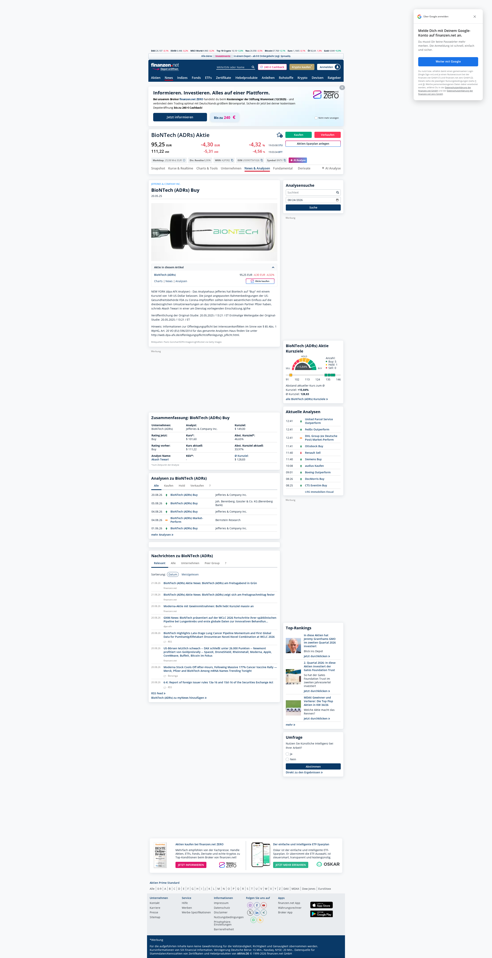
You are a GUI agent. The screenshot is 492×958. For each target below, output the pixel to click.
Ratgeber (334, 78)
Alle (152, 888)
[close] (474, 16)
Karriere (155, 908)
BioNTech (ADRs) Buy (184, 495)
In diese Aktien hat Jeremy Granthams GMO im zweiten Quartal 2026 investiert (320, 640)
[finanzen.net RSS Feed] (260, 920)
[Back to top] (336, 954)
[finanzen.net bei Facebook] (257, 905)
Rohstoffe (286, 78)
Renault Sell (313, 452)
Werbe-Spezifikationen (196, 912)
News (169, 78)
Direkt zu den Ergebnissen (303, 772)
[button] (272, 67)
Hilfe (185, 903)
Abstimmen (313, 766)
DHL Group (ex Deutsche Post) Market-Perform (321, 437)
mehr (289, 724)
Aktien (155, 78)
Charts (158, 281)
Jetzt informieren (180, 117)
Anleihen (268, 78)
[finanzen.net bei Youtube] (264, 905)
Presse (154, 912)
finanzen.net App (289, 903)
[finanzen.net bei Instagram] (250, 905)
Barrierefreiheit (224, 929)
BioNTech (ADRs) (165, 275)
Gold (326, 51)
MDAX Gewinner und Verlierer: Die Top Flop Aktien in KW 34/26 (318, 701)
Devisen (317, 78)
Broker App (285, 912)
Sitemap (155, 917)
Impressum (221, 903)
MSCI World (196, 51)
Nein (293, 759)
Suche (313, 207)
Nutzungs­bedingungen (229, 917)
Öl (309, 51)
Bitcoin (268, 51)
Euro (290, 51)
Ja (291, 754)
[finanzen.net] (165, 65)
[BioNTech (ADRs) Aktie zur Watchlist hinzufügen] (280, 135)
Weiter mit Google (448, 61)
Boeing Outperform (318, 472)
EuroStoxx (324, 888)
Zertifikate (223, 78)
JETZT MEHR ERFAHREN (291, 865)
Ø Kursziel (241, 456)
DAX (153, 51)
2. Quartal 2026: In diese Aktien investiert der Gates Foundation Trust (320, 666)
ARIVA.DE (243, 953)
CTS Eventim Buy (316, 485)
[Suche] (253, 67)
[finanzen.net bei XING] (264, 913)
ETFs (208, 78)
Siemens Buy (313, 459)
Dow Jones (308, 888)
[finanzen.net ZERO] (326, 98)
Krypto (303, 78)
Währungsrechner (290, 908)
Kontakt (155, 903)
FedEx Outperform (317, 429)
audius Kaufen (314, 466)
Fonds (196, 78)
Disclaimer (221, 912)
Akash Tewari (160, 459)
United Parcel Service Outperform (319, 421)
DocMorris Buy (314, 479)
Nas (247, 51)
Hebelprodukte (246, 78)
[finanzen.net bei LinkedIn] (257, 913)
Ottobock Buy (314, 446)
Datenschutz (222, 908)
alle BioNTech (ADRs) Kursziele (306, 399)
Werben (187, 908)
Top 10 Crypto (224, 51)
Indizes (182, 78)
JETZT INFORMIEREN (191, 865)
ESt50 (173, 51)
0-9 (159, 888)
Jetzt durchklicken (316, 656)
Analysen (181, 281)
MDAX (295, 888)
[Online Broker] (165, 69)
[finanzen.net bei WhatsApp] (253, 920)
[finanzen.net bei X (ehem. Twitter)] (250, 913)
